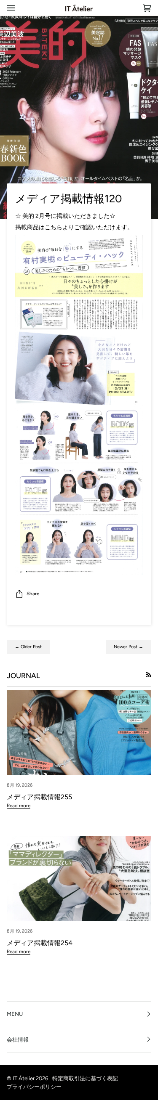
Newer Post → (128, 646)
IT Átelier (24, 1078)
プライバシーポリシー (34, 1086)
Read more (18, 805)
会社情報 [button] (18, 1039)
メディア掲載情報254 (39, 943)
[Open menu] (19, 8)
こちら (53, 227)
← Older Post (28, 646)
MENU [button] (15, 1013)
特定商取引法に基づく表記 (85, 1078)
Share (33, 593)
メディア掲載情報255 (39, 797)
